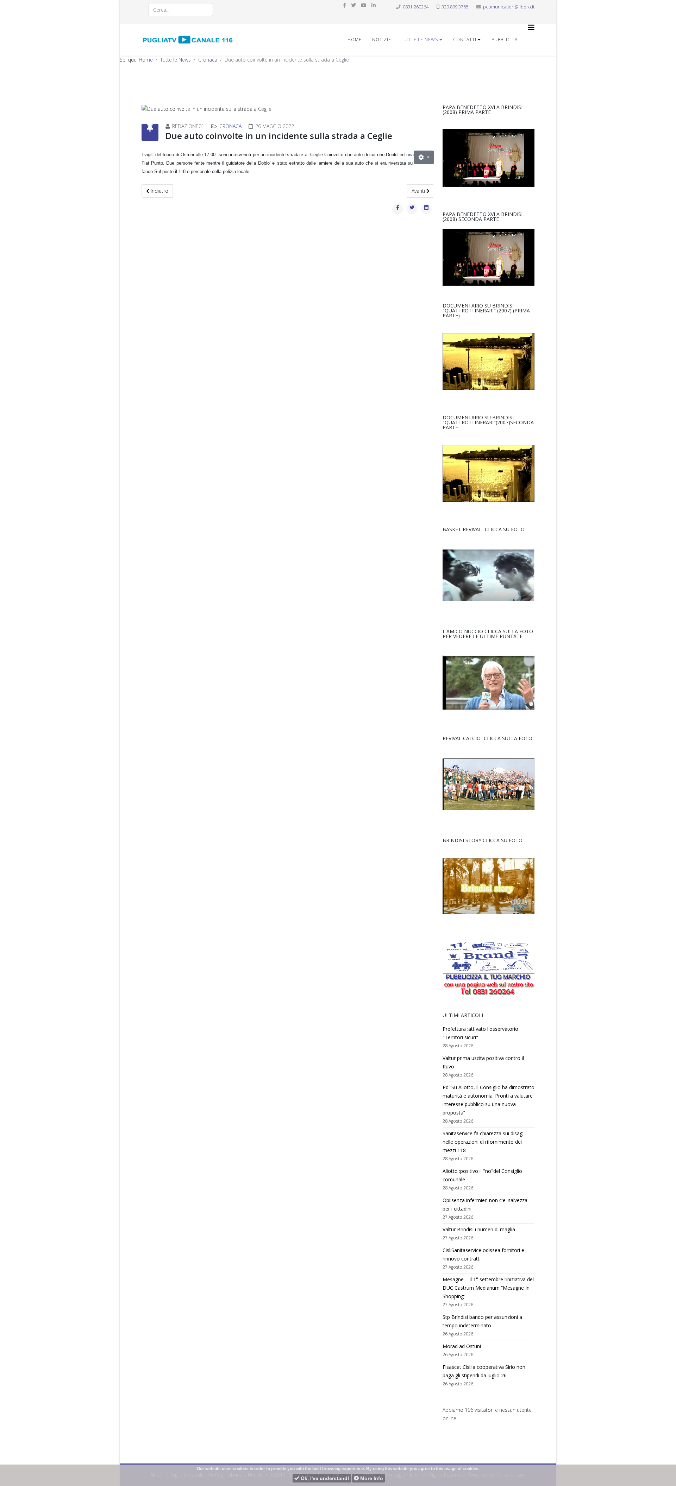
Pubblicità (505, 40)
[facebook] (344, 5)
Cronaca (207, 59)
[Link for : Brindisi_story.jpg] (488, 886)
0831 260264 (415, 7)
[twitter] (353, 5)
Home (355, 40)
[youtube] (364, 5)
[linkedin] (373, 5)
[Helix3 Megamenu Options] (531, 27)
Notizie (381, 40)
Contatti (464, 40)
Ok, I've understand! (324, 1478)
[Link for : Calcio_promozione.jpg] (488, 784)
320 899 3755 (455, 7)
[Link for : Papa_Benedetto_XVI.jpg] (488, 158)
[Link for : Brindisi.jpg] (488, 361)
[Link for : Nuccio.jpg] (488, 682)
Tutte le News (420, 40)
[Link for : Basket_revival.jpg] (488, 575)
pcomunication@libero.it (508, 7)
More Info (371, 1478)
